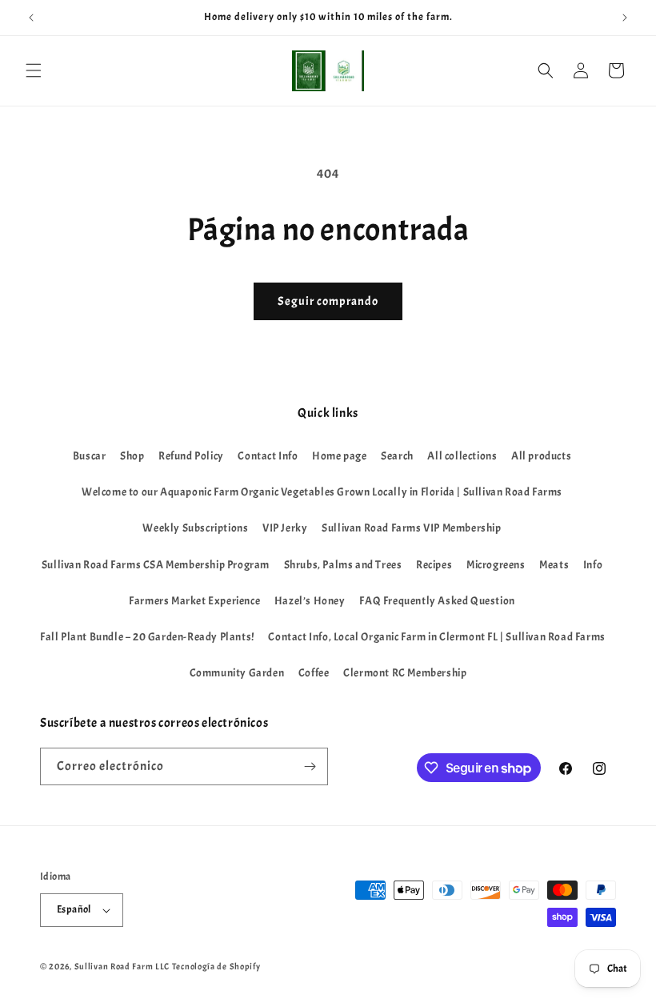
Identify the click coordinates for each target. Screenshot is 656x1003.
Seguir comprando (328, 301)
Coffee (314, 673)
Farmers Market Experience (194, 601)
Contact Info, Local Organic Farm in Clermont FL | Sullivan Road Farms (436, 637)
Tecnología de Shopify (216, 966)
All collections (462, 456)
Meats (554, 565)
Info (592, 565)
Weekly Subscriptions (195, 528)
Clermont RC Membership (404, 673)
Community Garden (237, 673)
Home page (339, 456)
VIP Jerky (284, 528)
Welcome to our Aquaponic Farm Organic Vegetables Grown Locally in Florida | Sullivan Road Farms (322, 492)
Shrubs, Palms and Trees (343, 565)
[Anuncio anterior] (31, 17)
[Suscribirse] (309, 766)
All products (541, 456)
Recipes (434, 565)
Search (397, 456)
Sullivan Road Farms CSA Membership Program (156, 565)
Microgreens (496, 565)
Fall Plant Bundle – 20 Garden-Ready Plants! (147, 637)
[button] (33, 70)
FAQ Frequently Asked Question (436, 601)
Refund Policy (191, 456)
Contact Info (268, 456)
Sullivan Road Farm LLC (122, 966)
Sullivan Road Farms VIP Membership (411, 528)
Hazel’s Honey (310, 601)
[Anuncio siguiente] (624, 17)
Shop (132, 456)
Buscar (89, 456)
